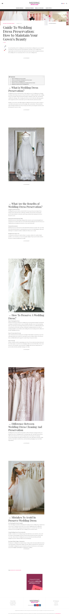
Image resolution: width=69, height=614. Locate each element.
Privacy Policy (12, 601)
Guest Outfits (48, 8)
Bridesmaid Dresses (29, 8)
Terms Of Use (12, 604)
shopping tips (12, 570)
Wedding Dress (18, 570)
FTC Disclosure (56, 601)
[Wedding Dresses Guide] (34, 3)
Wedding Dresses (19, 8)
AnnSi (5, 42)
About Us (56, 602)
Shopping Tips (5, 23)
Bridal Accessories (39, 8)
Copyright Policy (13, 602)
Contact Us (56, 604)
